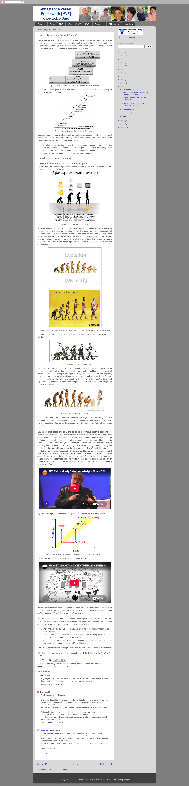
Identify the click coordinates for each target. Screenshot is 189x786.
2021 (122, 59)
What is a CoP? (74, 24)
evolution (72, 664)
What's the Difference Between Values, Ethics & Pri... (134, 104)
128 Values (128, 24)
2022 (122, 56)
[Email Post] (50, 660)
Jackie (43, 692)
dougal (43, 676)
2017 (122, 69)
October (126, 113)
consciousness (62, 664)
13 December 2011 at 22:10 (52, 723)
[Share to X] (59, 660)
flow (92, 664)
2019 (122, 63)
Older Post (106, 764)
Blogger (127, 780)
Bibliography (114, 24)
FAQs (87, 24)
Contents (41, 24)
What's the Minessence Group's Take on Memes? (135, 93)
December (127, 89)
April (125, 116)
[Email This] (54, 660)
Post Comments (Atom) (58, 769)
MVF (61, 24)
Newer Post (43, 764)
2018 (122, 66)
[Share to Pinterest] (64, 660)
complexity (50, 664)
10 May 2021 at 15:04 (49, 749)
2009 (122, 124)
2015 (122, 76)
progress (54, 666)
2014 (122, 80)
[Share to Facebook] (62, 660)
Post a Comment (47, 754)
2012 (122, 83)
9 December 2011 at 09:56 (51, 684)
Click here (41, 653)
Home (75, 764)
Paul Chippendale (48, 730)
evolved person (83, 664)
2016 (122, 73)
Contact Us (99, 24)
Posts (52, 24)
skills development (66, 666)
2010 (122, 121)
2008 (122, 127)
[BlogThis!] (57, 660)
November (127, 110)
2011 (122, 86)
